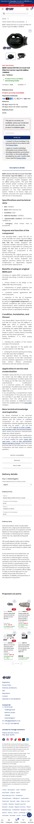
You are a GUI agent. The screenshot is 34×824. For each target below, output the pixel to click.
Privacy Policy (13, 145)
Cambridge (22, 812)
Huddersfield (16, 810)
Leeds (18, 790)
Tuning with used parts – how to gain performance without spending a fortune (17, 441)
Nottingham (16, 798)
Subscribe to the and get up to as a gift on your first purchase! (16, 2)
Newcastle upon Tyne (8, 795)
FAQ (3, 691)
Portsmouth (5, 801)
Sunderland (19, 795)
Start (2, 822)
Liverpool (12, 792)
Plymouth (12, 801)
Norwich (10, 812)
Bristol (18, 792)
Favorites (23, 822)
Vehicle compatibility (17, 455)
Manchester (5, 792)
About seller (17, 465)
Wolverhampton (7, 798)
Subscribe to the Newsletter (11, 699)
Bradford (4, 807)
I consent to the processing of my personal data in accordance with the (17, 143)
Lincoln (19, 815)
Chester (24, 815)
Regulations (6, 682)
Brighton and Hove (20, 807)
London (4, 790)
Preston (29, 807)
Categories (9, 822)
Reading (11, 804)
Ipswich (4, 812)
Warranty (17, 460)
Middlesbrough (6, 810)
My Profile (30, 822)
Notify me (17, 137)
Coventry (4, 804)
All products (6, 693)
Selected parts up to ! (16, 5)
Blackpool (23, 810)
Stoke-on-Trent (25, 801)
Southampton (25, 798)
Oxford (15, 812)
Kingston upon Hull (20, 804)
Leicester (11, 807)
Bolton (29, 810)
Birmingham (11, 790)
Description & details (17, 168)
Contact (5, 696)
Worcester (12, 815)
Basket (16, 821)
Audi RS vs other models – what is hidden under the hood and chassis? (17, 428)
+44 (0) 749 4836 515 (12, 723)
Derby (18, 801)
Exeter (28, 812)
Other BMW (28, 403)
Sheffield (23, 790)
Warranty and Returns (9, 688)
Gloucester (5, 815)
